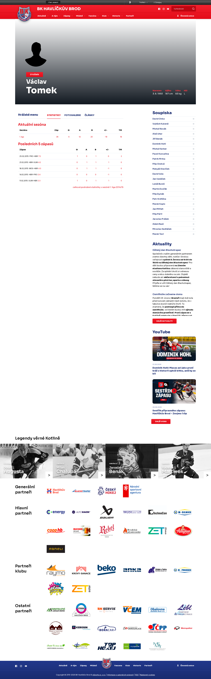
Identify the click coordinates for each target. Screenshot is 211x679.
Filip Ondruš (159, 164)
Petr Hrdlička (159, 199)
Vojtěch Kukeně (161, 124)
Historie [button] (116, 16)
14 (80, 137)
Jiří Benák (158, 139)
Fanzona (118, 665)
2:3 (39, 180)
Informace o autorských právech (120, 675)
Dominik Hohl (159, 144)
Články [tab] (89, 115)
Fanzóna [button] (93, 16)
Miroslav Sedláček (162, 229)
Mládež (93, 665)
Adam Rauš (158, 224)
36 (57, 137)
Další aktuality (164, 321)
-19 (106, 137)
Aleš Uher (157, 134)
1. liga (22, 137)
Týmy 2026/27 (53, 2)
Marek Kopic (159, 204)
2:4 (39, 174)
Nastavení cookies (147, 675)
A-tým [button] (55, 16)
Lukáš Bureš (159, 184)
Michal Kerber (160, 149)
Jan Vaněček (159, 179)
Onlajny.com (157, 2)
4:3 (39, 168)
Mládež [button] (79, 16)
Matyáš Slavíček (161, 169)
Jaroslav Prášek (161, 219)
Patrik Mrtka (159, 159)
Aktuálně (63, 665)
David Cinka (159, 119)
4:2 (39, 162)
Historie (137, 665)
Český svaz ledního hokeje (130, 2)
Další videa (161, 421)
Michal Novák (159, 129)
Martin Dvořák (160, 189)
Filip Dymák (158, 194)
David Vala (158, 174)
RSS (136, 675)
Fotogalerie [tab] (72, 115)
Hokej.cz (143, 2)
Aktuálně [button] (41, 16)
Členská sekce (187, 16)
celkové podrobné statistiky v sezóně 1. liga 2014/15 (98, 187)
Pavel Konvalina (161, 154)
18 (121, 137)
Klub (127, 665)
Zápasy (83, 665)
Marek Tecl (158, 234)
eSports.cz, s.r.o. (99, 675)
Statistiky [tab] (54, 115)
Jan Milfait (158, 209)
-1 (108, 168)
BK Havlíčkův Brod (59, 8)
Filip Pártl (157, 214)
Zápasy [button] (67, 16)
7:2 (39, 156)
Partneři (130, 16)
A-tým (74, 665)
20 (92, 137)
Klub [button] (104, 16)
